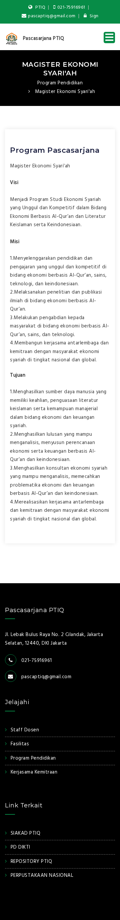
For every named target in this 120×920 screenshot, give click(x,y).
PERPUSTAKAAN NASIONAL (42, 875)
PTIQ (40, 7)
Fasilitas (20, 744)
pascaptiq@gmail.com (52, 16)
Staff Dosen (25, 730)
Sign (93, 16)
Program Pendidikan (60, 83)
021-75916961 (71, 7)
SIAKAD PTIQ (25, 833)
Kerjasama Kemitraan (34, 772)
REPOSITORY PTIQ (31, 862)
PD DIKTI (20, 847)
